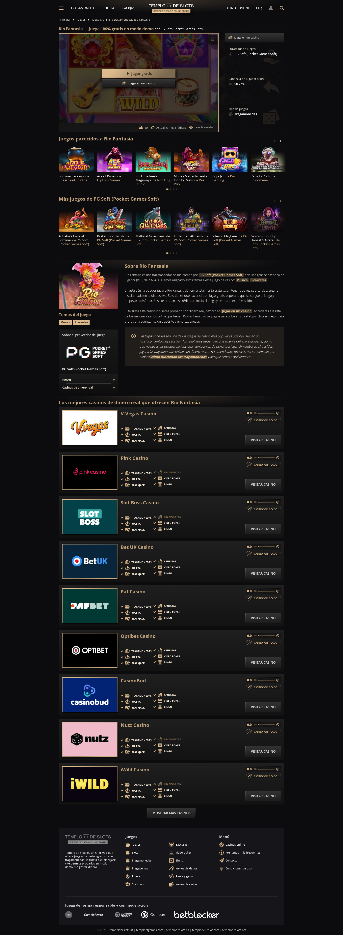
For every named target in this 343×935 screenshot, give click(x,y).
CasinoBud (133, 680)
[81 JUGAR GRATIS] (76, 219)
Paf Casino (133, 591)
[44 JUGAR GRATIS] (230, 219)
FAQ (259, 8)
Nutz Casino (135, 725)
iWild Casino (135, 769)
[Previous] (274, 141)
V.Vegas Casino (138, 413)
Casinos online (237, 8)
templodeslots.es (177, 930)
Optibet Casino (138, 636)
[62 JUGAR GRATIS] (230, 159)
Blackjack (128, 8)
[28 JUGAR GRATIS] (191, 219)
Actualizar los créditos (171, 128)
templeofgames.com (149, 930)
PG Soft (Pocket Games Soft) (221, 275)
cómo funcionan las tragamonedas (178, 357)
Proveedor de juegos (242, 49)
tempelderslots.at (121, 930)
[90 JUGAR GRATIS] (268, 219)
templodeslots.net (234, 930)
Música (242, 280)
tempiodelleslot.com (205, 930)
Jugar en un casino (236, 311)
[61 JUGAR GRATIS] (114, 219)
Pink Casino (134, 458)
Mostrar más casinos (171, 813)
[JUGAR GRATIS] (114, 159)
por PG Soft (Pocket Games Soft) (178, 29)
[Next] (280, 141)
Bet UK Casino (137, 547)
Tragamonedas (83, 8)
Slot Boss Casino (140, 502)
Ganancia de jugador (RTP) (246, 79)
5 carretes (258, 280)
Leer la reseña (204, 127)
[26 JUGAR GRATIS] (153, 219)
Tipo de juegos (238, 109)
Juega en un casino (246, 37)
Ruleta (108, 8)
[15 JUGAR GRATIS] (76, 159)
